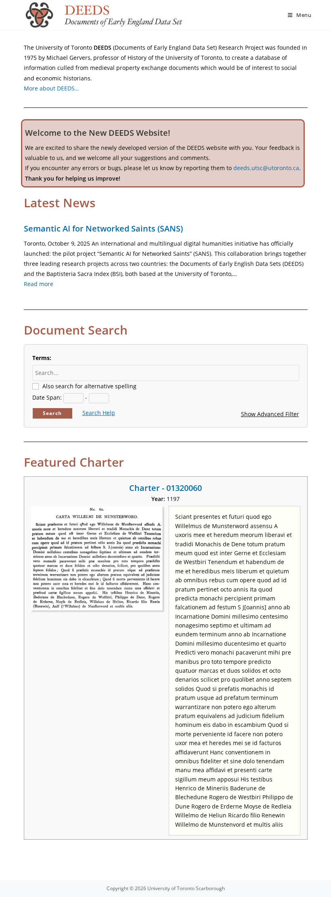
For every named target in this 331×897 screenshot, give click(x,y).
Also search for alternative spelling (89, 386)
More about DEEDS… (51, 88)
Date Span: (47, 397)
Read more (38, 284)
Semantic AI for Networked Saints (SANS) (103, 228)
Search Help (98, 413)
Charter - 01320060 (165, 487)
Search (52, 413)
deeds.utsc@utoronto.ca (266, 168)
